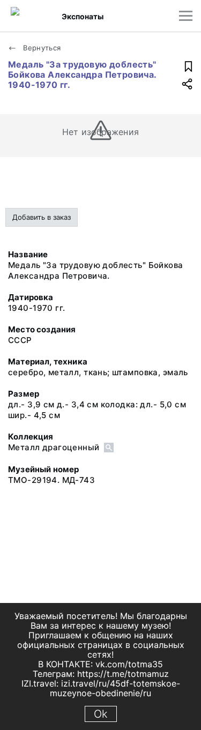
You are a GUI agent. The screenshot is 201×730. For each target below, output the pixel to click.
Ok (101, 713)
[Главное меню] (186, 15)
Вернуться (41, 47)
